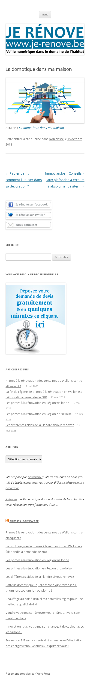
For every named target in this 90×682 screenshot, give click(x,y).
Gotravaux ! (35, 477)
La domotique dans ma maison (41, 127)
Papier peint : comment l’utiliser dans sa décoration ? (24, 179)
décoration (12, 488)
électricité (63, 482)
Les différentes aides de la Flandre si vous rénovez (40, 425)
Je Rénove (11, 499)
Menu (45, 14)
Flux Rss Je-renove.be (24, 521)
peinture (78, 482)
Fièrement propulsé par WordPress (28, 674)
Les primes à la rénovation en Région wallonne (37, 403)
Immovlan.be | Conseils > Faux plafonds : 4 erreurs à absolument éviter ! (64, 179)
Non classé (56, 139)
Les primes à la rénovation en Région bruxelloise (39, 414)
